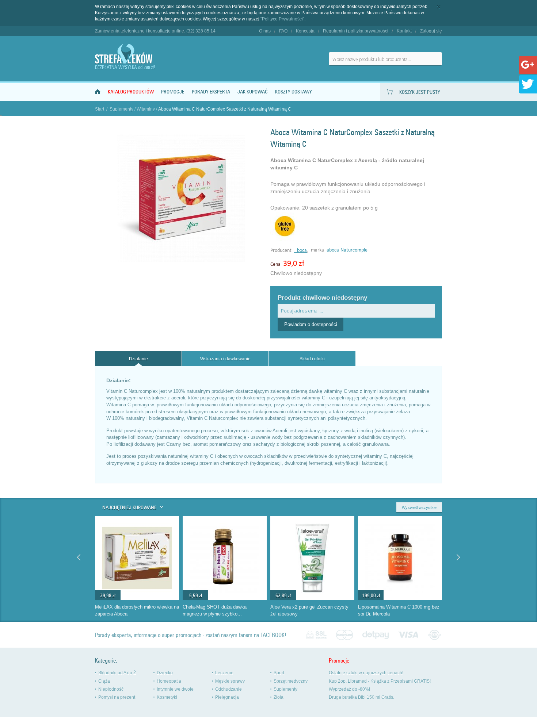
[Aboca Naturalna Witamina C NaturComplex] (181, 260)
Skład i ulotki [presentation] (312, 358)
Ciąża (104, 681)
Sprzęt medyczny (291, 681)
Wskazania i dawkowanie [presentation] (225, 358)
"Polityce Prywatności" (282, 19)
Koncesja (305, 31)
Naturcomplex (375, 250)
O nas (265, 31)
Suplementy (121, 109)
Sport (279, 672)
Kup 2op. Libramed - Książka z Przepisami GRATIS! (380, 681)
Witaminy (146, 109)
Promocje (172, 92)
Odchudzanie (228, 689)
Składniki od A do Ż (117, 672)
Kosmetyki (167, 697)
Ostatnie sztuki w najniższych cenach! (366, 672)
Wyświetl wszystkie (419, 507)
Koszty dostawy (293, 92)
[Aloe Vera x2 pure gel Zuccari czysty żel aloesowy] (312, 598)
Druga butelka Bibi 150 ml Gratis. (361, 697)
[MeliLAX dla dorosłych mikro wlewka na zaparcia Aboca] (137, 598)
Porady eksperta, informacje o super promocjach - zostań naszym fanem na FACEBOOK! (190, 635)
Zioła (278, 697)
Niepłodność (110, 689)
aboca (333, 250)
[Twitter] (527, 89)
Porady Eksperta (211, 92)
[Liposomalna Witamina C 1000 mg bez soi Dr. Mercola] (400, 598)
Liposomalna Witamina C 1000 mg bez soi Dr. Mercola (398, 610)
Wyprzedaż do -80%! (349, 689)
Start (99, 109)
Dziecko (165, 672)
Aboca (300, 250)
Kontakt (404, 31)
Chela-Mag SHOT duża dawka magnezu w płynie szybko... (215, 610)
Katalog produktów (131, 92)
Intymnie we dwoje (175, 689)
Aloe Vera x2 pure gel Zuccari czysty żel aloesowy (309, 610)
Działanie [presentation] (138, 358)
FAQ (283, 31)
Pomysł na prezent (116, 697)
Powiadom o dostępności (310, 324)
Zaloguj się (431, 31)
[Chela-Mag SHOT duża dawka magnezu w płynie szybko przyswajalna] (225, 598)
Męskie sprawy (230, 681)
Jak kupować (252, 92)
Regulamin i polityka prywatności (355, 31)
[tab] (138, 358)
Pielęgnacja (227, 697)
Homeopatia (169, 681)
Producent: (282, 250)
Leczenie (224, 672)
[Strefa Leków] (124, 54)
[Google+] (527, 70)
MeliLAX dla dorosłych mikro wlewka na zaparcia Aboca (137, 610)
